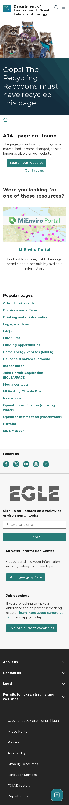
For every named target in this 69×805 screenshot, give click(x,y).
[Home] (5, 119)
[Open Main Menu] (63, 7)
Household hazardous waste (26, 359)
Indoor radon (14, 366)
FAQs (7, 331)
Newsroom (12, 398)
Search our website (26, 163)
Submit (34, 537)
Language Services (22, 775)
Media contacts (16, 384)
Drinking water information (25, 317)
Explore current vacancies (31, 628)
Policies (13, 742)
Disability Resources (23, 764)
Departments (18, 796)
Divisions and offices (20, 310)
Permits (9, 424)
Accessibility (16, 753)
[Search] (56, 7)
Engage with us (16, 324)
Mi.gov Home (18, 731)
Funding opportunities (21, 345)
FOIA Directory (19, 785)
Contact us (34, 170)
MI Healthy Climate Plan (22, 391)
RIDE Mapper (13, 431)
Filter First (11, 338)
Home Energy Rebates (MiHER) (28, 352)
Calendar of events (19, 303)
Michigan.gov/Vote (25, 577)
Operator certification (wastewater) (32, 417)
